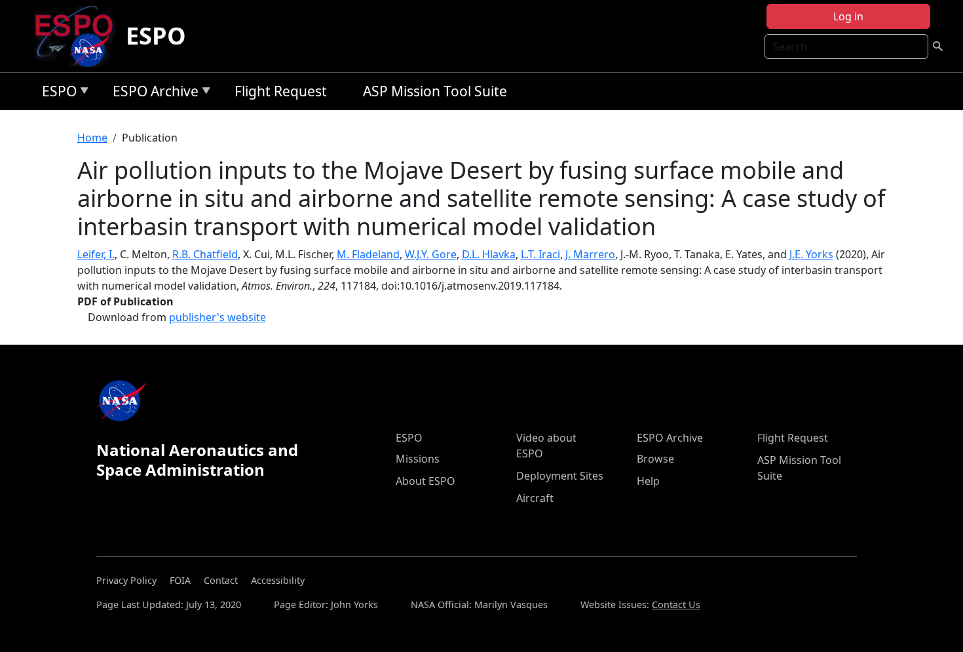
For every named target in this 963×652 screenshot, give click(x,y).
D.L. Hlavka (489, 254)
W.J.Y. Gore (431, 254)
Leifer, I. (96, 254)
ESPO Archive (152, 93)
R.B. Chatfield (205, 254)
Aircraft (535, 498)
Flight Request (281, 91)
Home (92, 137)
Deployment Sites (559, 476)
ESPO (156, 36)
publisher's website (217, 317)
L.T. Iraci (540, 254)
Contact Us (676, 604)
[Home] (79, 36)
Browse (655, 458)
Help (648, 481)
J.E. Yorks (811, 254)
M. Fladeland (368, 254)
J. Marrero (590, 254)
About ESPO (425, 481)
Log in (848, 16)
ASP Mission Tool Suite (435, 91)
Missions (418, 458)
